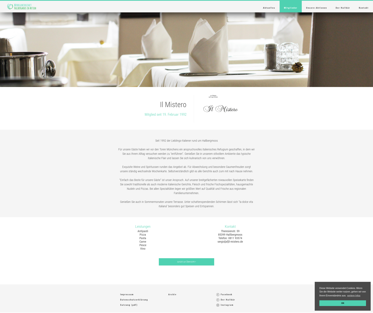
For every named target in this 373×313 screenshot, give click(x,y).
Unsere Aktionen (316, 8)
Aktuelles (269, 8)
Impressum (127, 294)
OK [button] (342, 303)
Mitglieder (290, 8)
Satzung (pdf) (129, 305)
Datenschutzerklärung (134, 299)
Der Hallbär (343, 8)
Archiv (172, 294)
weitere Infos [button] (353, 295)
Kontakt (364, 8)
